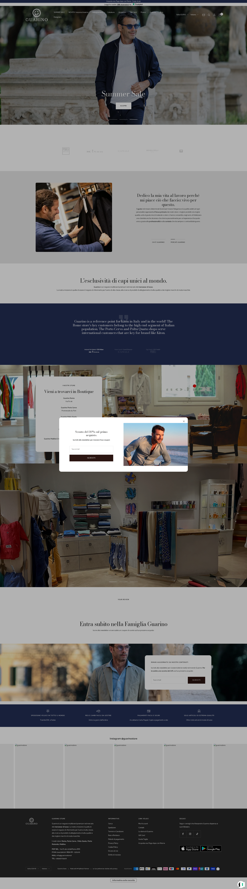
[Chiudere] (184, 421)
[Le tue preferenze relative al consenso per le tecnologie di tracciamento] (242, 884)
